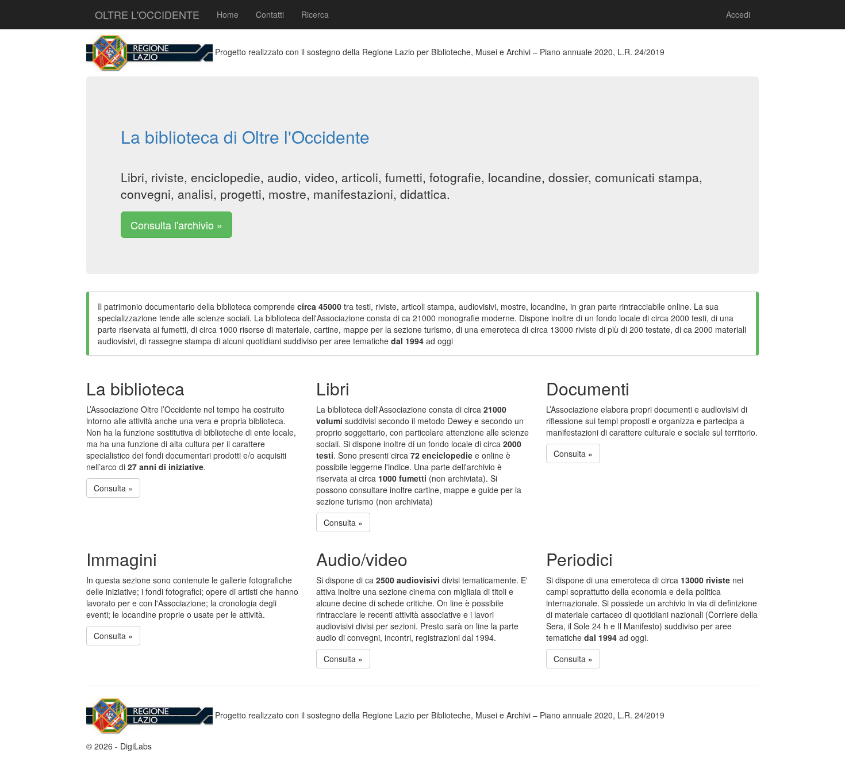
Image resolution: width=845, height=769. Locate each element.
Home (228, 14)
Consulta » (113, 488)
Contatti (270, 14)
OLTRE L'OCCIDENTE (147, 14)
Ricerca (315, 14)
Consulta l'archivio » (176, 224)
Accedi (738, 14)
